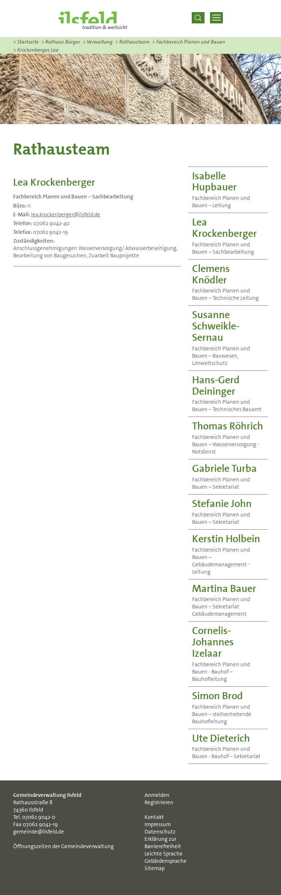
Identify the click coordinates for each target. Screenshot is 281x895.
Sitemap (155, 868)
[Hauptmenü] (216, 17)
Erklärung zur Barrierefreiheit (163, 842)
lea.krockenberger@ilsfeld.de (65, 214)
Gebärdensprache (166, 861)
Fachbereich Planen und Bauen (188, 41)
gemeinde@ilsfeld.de (38, 831)
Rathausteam (132, 41)
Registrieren (159, 802)
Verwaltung (98, 41)
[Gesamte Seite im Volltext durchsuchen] (198, 17)
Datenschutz (160, 831)
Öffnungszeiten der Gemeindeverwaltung (63, 846)
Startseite (26, 41)
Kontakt (154, 817)
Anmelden (157, 795)
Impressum (158, 824)
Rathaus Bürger (60, 41)
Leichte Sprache (164, 853)
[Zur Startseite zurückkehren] (93, 20)
